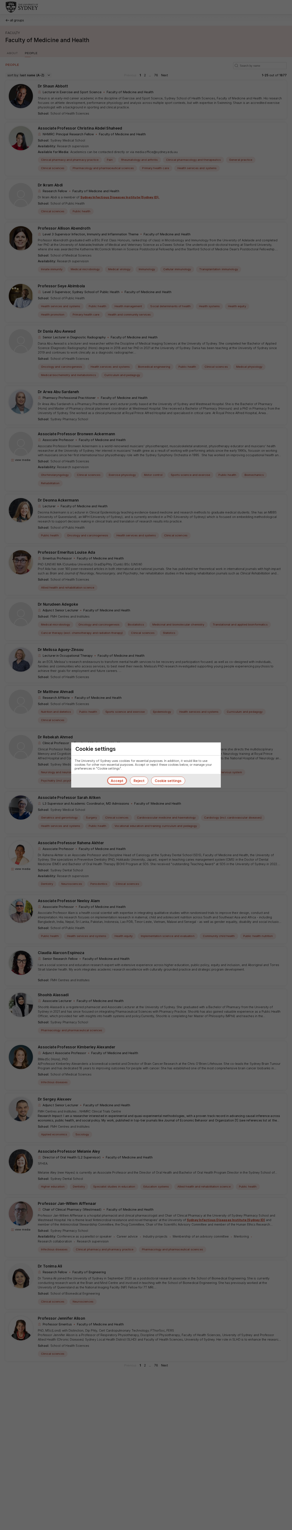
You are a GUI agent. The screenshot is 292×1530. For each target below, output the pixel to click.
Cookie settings (168, 781)
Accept (117, 781)
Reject (139, 781)
